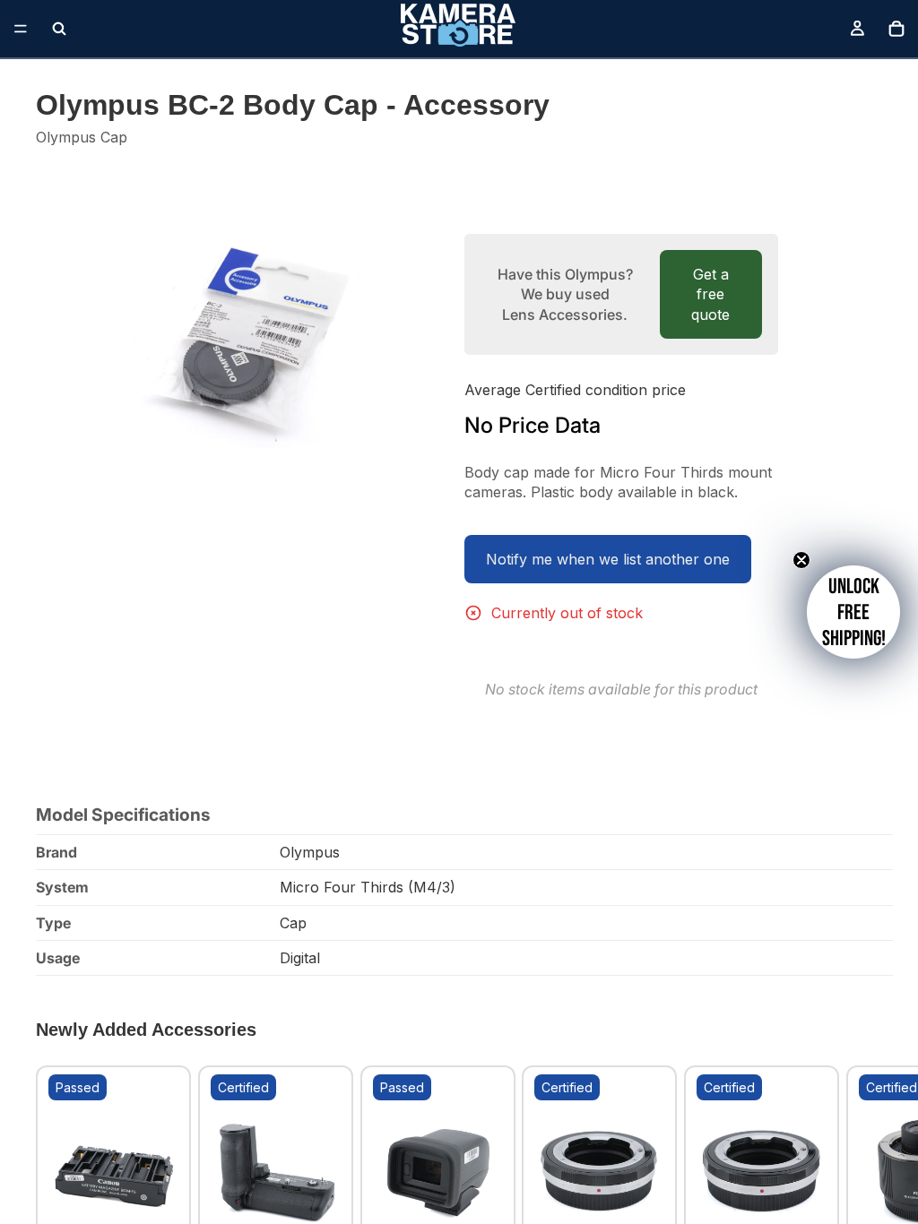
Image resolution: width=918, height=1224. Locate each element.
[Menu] (20, 28)
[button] (853, 612)
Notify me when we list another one (608, 559)
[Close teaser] (801, 560)
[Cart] (896, 28)
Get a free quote (710, 294)
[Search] (59, 28)
